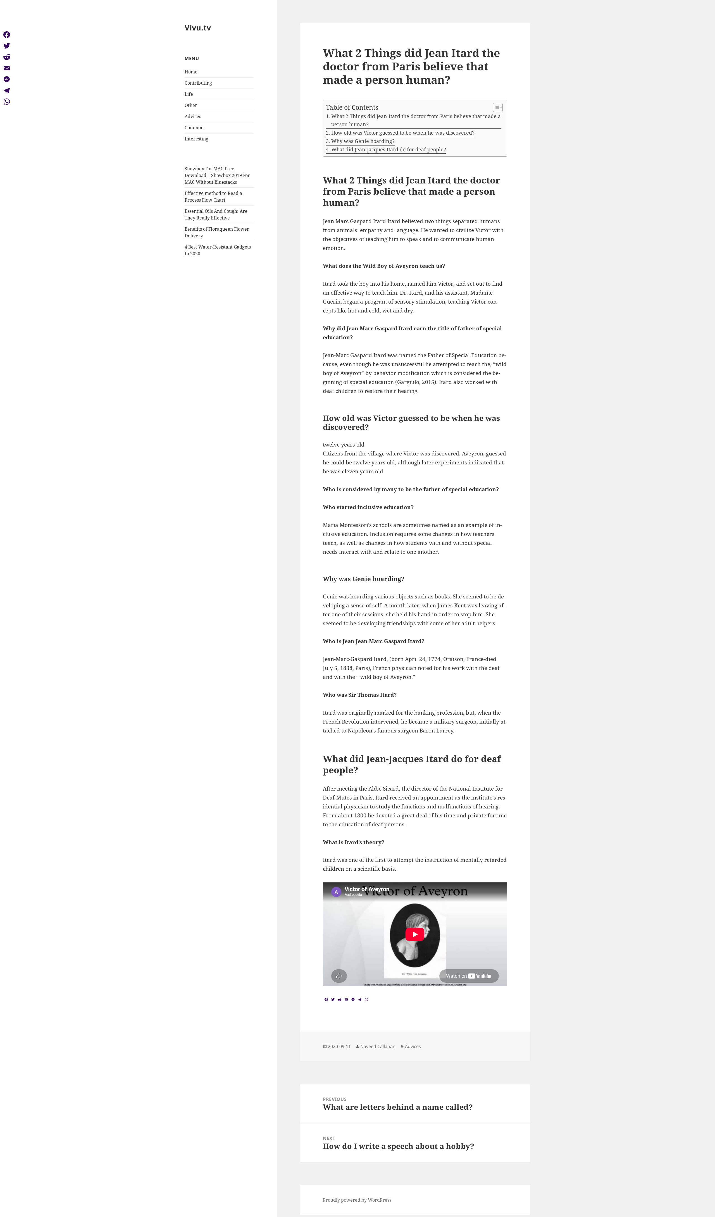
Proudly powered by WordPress (357, 1200)
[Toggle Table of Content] (495, 107)
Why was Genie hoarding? (363, 141)
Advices (193, 116)
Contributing (198, 83)
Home (191, 72)
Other (191, 105)
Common (194, 128)
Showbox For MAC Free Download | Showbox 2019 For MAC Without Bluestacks (217, 175)
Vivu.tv (198, 27)
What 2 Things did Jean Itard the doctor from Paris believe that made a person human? (416, 120)
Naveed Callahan (377, 1046)
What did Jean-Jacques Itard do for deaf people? (388, 149)
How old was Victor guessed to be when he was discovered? (403, 132)
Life (189, 94)
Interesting (196, 139)
